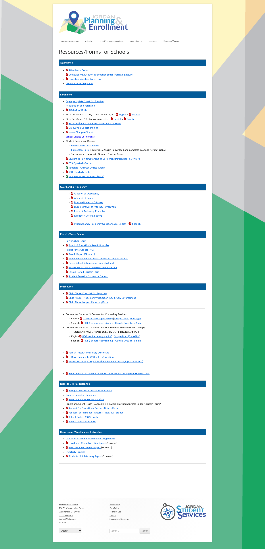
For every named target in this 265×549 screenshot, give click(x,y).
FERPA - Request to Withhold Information (91, 357)
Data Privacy (135, 41)
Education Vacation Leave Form (85, 79)
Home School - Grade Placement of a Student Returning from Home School (109, 373)
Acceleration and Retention (80, 106)
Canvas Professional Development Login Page (90, 438)
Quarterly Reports (75, 452)
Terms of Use (115, 512)
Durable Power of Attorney (88, 202)
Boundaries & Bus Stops (69, 41)
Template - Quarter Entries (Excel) (87, 168)
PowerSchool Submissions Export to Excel (91, 263)
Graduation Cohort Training (83, 128)
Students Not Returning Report (85, 456)
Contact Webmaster (67, 519)
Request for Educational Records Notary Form (93, 408)
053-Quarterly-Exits (79, 172)
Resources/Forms (170, 41)
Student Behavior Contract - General (88, 276)
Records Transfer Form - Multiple (86, 399)
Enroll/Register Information (111, 41)
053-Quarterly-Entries (80, 163)
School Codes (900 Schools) (83, 417)
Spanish (136, 114)
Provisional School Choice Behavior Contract (93, 267)
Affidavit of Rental (84, 198)
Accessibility (114, 505)
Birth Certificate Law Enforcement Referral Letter (95, 123)
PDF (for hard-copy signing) (98, 318)
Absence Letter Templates (79, 83)
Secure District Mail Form (82, 421)
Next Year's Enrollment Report (85, 447)
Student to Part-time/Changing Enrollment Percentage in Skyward (104, 159)
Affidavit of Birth (78, 110)
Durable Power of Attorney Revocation (95, 207)
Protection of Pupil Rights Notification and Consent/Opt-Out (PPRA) (106, 361)
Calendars (89, 41)
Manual (152, 41)
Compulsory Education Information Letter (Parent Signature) (101, 75)
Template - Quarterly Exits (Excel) (86, 176)
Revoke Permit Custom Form (84, 272)
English (122, 114)
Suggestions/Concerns (119, 519)
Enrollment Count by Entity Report (87, 443)
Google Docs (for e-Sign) (127, 318)
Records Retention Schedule (81, 395)
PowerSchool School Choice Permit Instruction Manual (98, 258)
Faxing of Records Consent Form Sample (90, 390)
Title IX (112, 516)
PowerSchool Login (76, 241)
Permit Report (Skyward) (82, 254)
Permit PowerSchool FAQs (80, 250)
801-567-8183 (66, 516)
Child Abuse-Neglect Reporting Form (88, 302)
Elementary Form (80, 150)
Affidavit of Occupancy (86, 193)
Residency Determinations (88, 216)
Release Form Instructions (85, 145)
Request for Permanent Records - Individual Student (96, 412)
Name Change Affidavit (81, 132)
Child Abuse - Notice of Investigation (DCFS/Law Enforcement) (102, 298)
